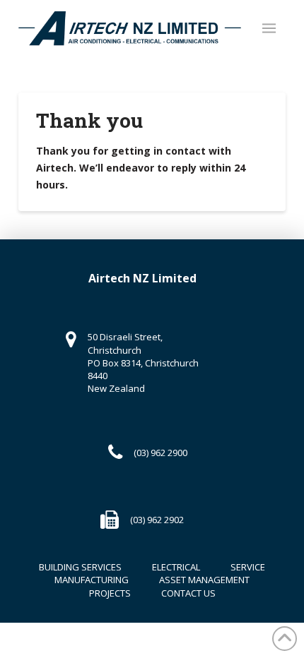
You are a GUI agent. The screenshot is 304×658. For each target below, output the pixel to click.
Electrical (176, 567)
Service (247, 567)
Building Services (80, 567)
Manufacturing (91, 579)
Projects (110, 593)
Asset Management (204, 579)
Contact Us (188, 593)
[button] (269, 28)
